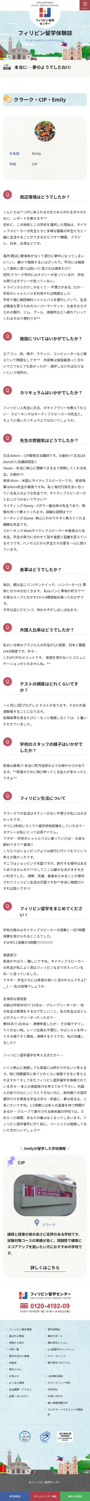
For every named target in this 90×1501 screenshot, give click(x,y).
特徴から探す (16, 1342)
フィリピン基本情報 (20, 1329)
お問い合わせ (55, 1396)
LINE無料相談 (55, 1376)
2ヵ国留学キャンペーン (61, 1349)
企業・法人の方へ (19, 1396)
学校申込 (53, 1389)
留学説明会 (15, 1496)
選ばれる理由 (16, 1336)
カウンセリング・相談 (45, 1496)
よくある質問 (16, 1382)
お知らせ (14, 1376)
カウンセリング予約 (59, 1382)
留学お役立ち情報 (19, 1356)
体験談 (13, 1362)
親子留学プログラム (59, 1362)
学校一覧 (14, 1349)
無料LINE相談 (75, 1496)
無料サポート (55, 1336)
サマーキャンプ (56, 1356)
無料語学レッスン (58, 1342)
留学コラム (15, 1369)
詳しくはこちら (45, 1267)
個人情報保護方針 (58, 1402)
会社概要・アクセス (20, 1389)
